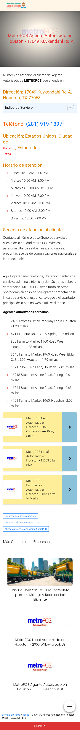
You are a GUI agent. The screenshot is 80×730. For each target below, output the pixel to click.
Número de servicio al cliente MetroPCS (26, 529)
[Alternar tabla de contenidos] (69, 108)
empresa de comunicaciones (20, 516)
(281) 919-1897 (44, 124)
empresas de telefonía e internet (22, 522)
